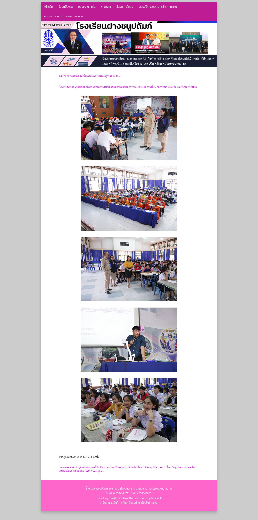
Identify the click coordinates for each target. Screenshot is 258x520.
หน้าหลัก (48, 6)
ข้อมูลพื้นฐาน (66, 6)
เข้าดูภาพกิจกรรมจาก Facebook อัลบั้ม (79, 457)
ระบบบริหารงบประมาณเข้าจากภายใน (158, 6)
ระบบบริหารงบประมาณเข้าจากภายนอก (64, 16)
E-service (106, 6)
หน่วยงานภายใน (87, 6)
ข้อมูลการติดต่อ (125, 6)
